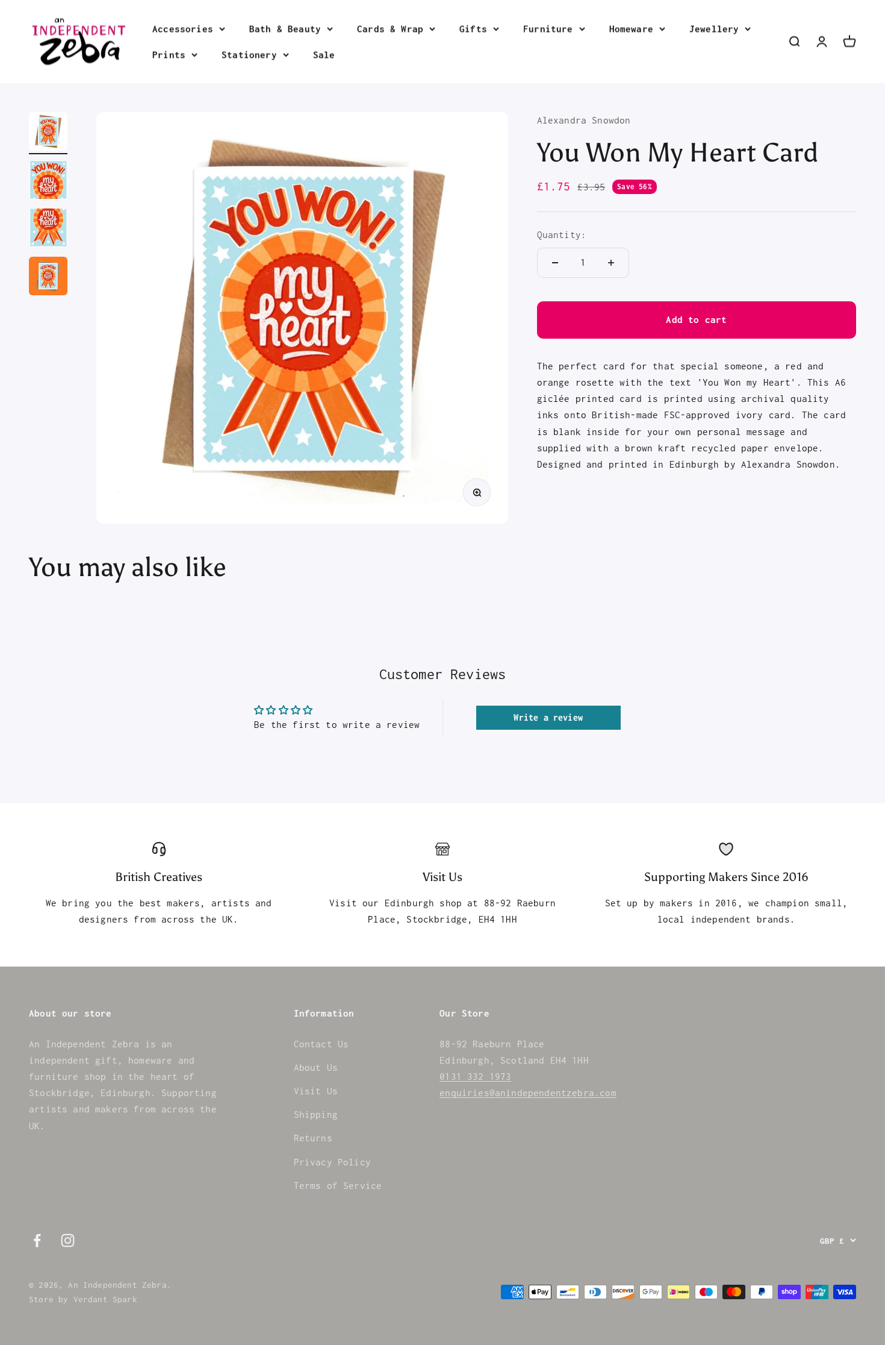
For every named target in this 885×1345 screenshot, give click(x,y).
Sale (324, 54)
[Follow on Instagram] (68, 1240)
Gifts (473, 28)
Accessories (182, 28)
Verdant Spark (105, 1299)
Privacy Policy (332, 1161)
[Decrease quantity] (555, 262)
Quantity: (562, 234)
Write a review (548, 717)
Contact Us (321, 1043)
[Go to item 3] (48, 229)
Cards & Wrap (390, 28)
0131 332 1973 (475, 1076)
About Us (316, 1067)
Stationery (249, 54)
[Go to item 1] (48, 133)
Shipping (316, 1114)
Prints (168, 54)
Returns (313, 1137)
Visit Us (316, 1090)
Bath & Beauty (285, 28)
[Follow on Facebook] (37, 1240)
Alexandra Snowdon (584, 119)
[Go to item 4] (48, 278)
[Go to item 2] (48, 181)
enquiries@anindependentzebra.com (527, 1092)
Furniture (548, 28)
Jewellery (714, 28)
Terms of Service (338, 1185)
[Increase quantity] (611, 262)
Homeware (631, 28)
